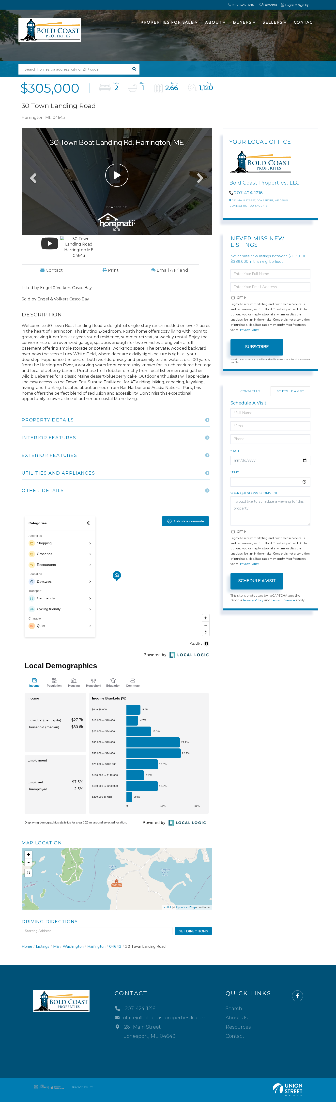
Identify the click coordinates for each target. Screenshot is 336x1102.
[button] (134, 69)
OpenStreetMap (186, 907)
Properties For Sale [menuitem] (167, 22)
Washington (73, 946)
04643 (115, 946)
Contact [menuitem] (305, 22)
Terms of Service (283, 600)
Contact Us (238, 205)
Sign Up (303, 5)
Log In (289, 5)
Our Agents (258, 205)
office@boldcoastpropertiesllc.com (165, 1018)
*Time (234, 472)
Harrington (96, 946)
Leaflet (167, 907)
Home (27, 946)
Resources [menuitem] (238, 1027)
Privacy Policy (249, 330)
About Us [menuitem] (237, 1018)
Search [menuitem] (234, 1008)
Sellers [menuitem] (272, 22)
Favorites (270, 5)
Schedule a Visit (290, 391)
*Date (235, 451)
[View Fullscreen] (28, 873)
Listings (42, 946)
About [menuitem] (213, 22)
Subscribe (257, 346)
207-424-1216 (242, 5)
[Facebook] (297, 996)
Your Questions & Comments (254, 493)
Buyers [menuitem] (242, 22)
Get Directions (193, 931)
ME (56, 946)
